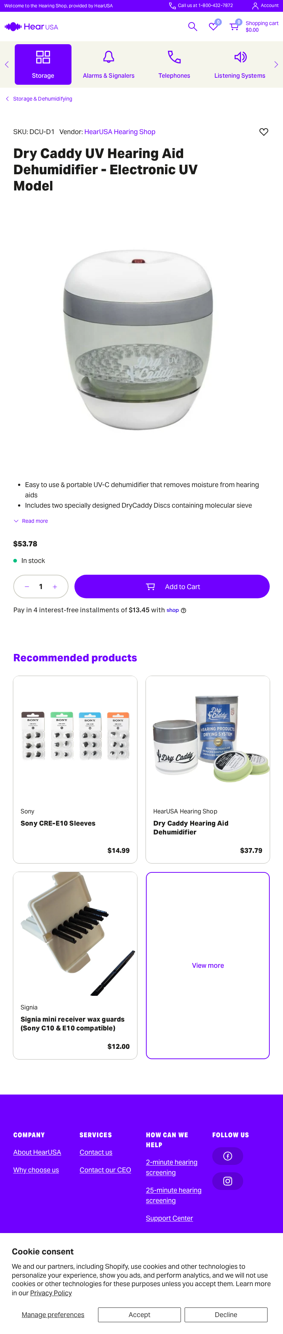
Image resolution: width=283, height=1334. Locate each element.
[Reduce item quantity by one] (26, 586)
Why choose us (36, 1170)
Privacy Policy (51, 1293)
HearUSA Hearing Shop (120, 131)
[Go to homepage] (31, 26)
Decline (226, 1314)
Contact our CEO (105, 1170)
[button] (193, 26)
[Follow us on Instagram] (227, 1181)
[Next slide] (276, 64)
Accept (139, 1314)
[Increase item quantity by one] (54, 586)
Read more (35, 521)
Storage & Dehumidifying (42, 98)
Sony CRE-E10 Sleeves (58, 823)
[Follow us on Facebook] (227, 1156)
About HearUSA (37, 1152)
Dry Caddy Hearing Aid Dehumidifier (190, 827)
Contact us (96, 1152)
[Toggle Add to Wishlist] (264, 132)
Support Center (169, 1218)
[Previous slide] (6, 64)
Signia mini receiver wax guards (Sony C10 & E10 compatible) (73, 1023)
